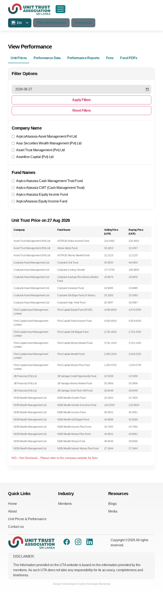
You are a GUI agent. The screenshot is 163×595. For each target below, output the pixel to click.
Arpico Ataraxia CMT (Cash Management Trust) (50, 187)
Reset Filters (81, 110)
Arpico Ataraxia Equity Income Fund (42, 194)
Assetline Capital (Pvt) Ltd (34, 157)
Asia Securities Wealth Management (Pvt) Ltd (48, 143)
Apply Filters (81, 100)
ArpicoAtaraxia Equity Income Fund (41, 201)
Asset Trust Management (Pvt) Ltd (40, 150)
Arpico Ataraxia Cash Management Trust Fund (49, 181)
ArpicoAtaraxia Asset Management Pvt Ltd (46, 136)
